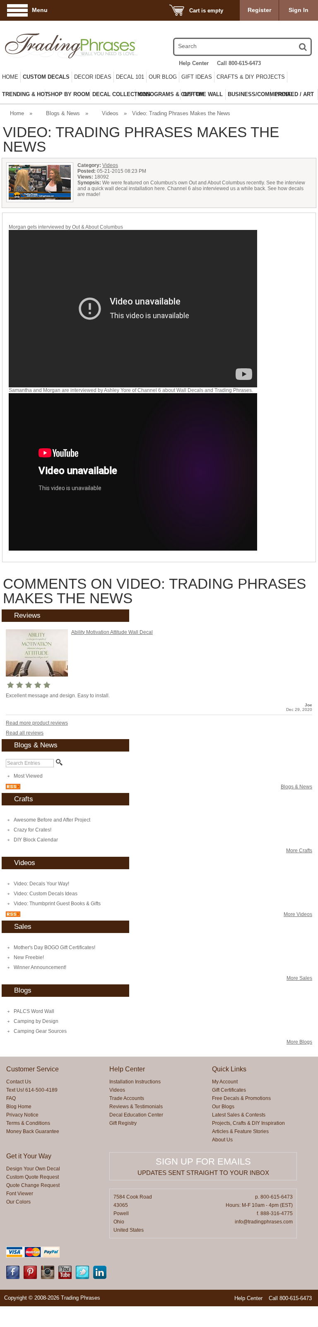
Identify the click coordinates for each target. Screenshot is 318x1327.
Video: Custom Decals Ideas (45, 894)
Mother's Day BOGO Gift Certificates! (54, 947)
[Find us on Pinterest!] (30, 1277)
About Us (222, 1140)
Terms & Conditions (28, 1123)
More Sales (299, 978)
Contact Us (18, 1082)
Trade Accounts (126, 1098)
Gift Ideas (196, 77)
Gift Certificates (229, 1090)
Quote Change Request (33, 1185)
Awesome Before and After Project (52, 820)
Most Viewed (28, 776)
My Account (225, 1082)
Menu (40, 10)
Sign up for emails (203, 1161)
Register (259, 10)
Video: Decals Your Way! (41, 884)
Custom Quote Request (32, 1177)
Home (10, 77)
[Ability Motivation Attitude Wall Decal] (37, 675)
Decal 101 (130, 77)
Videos (110, 113)
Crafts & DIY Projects (251, 77)
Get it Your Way (28, 1156)
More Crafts (299, 850)
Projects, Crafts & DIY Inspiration (248, 1123)
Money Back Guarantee (32, 1131)
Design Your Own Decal (33, 1169)
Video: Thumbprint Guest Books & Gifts (57, 903)
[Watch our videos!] (65, 1277)
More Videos (298, 914)
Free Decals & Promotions (241, 1098)
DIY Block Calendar (36, 840)
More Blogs (299, 1042)
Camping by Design (36, 1021)
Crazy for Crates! (32, 830)
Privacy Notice (22, 1115)
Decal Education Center (136, 1115)
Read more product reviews (37, 723)
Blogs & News (63, 113)
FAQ (11, 1098)
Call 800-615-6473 (239, 63)
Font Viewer (19, 1193)
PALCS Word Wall (34, 1011)
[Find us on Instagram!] (47, 1277)
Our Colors (18, 1202)
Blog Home (18, 1106)
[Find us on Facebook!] (12, 1277)
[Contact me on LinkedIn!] (99, 1277)
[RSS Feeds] (13, 787)
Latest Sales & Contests (238, 1115)
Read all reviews (24, 733)
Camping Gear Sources (40, 1031)
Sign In (298, 10)
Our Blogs (223, 1106)
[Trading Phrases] (50, 45)
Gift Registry (123, 1123)
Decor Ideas (92, 77)
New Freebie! (29, 957)
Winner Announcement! (40, 967)
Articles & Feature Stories (240, 1131)
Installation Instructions (135, 1082)
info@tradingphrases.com (264, 1222)
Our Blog (163, 77)
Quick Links (229, 1069)
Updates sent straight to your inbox (203, 1172)
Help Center (194, 63)
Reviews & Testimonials (136, 1106)
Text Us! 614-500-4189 (32, 1090)
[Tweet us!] (82, 1277)
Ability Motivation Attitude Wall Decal (112, 632)
